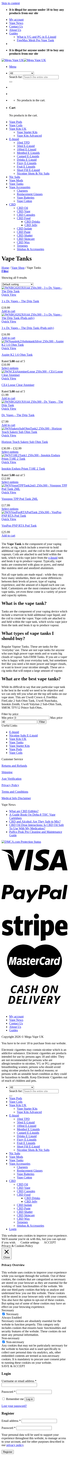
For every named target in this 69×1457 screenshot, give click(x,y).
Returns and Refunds (14, 765)
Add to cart (8, 311)
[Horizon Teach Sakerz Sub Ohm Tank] (34, 432)
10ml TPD (23, 142)
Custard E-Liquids (28, 156)
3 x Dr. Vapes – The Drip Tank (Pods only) (28, 328)
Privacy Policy (10, 785)
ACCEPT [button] (50, 1242)
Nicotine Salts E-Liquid (23, 735)
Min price (7, 717)
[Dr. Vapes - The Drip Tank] (34, 405)
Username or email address (19, 1381)
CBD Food (23, 218)
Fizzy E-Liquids (26, 163)
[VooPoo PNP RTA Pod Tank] (34, 515)
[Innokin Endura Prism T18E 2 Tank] (34, 458)
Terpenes (22, 245)
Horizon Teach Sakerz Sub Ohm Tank (25, 441)
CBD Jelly (31, 225)
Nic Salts (14, 177)
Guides (13, 33)
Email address (11, 1420)
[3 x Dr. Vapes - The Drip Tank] (34, 291)
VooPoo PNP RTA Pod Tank (19, 525)
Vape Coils (15, 125)
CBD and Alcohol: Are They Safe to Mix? (35, 821)
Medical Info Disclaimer (16, 798)
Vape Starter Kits (27, 132)
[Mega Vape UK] (24, 60)
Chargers (22, 190)
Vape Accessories (19, 187)
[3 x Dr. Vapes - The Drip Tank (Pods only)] (34, 318)
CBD (12, 204)
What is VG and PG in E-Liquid (36, 36)
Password (9, 1391)
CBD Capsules (26, 214)
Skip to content (11, 3)
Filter (42, 721)
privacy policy (14, 1445)
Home (5, 267)
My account (16, 19)
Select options (10, 368)
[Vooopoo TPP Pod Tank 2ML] (34, 489)
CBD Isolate (24, 228)
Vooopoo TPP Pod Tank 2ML (20, 498)
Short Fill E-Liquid (28, 170)
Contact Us (16, 26)
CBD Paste (23, 232)
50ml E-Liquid (26, 146)
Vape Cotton (24, 201)
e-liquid (53, 557)
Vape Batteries (25, 197)
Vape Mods (16, 180)
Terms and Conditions (15, 791)
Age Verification (11, 778)
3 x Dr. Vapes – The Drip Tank (20, 301)
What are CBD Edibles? (24, 811)
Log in (29, 1399)
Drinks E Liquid (27, 159)
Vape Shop (18, 267)
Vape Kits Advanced (29, 135)
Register (7, 1452)
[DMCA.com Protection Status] (21, 841)
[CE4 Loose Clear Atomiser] (34, 375)
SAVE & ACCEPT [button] (13, 1366)
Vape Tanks (16, 183)
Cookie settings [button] (30, 1242)
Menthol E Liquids (28, 152)
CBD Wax (23, 242)
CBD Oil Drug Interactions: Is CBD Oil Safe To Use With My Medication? (36, 826)
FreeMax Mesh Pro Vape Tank (35, 40)
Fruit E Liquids (26, 166)
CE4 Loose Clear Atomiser (18, 385)
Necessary (12, 1314)
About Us (15, 30)
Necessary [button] (8, 1310)
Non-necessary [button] (11, 1338)
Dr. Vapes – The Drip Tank (18, 415)
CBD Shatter (25, 235)
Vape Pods (15, 121)
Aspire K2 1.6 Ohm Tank (17, 354)
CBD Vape (23, 211)
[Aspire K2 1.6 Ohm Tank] (34, 344)
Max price (56, 717)
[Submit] (10, 81)
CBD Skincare (26, 238)
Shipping (7, 772)
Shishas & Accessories (30, 249)
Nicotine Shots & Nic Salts (33, 173)
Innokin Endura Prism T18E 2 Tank (23, 468)
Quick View (9, 294)
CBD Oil (22, 208)
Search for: (15, 77)
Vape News (16, 23)
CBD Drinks (32, 221)
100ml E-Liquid (26, 149)
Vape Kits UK (17, 128)
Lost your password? (14, 1405)
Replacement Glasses (30, 194)
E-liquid (14, 139)
